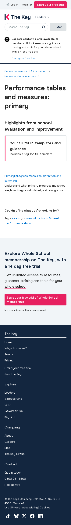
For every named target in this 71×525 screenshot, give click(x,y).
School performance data (20, 76)
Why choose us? (16, 348)
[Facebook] (32, 516)
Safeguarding (13, 398)
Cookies (45, 507)
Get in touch (13, 472)
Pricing (9, 360)
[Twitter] (24, 516)
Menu (60, 27)
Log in (14, 4)
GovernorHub (14, 411)
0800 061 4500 (15, 478)
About (9, 435)
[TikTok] (8, 516)
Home (8, 342)
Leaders (10, 392)
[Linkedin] (40, 516)
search (16, 218)
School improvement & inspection (25, 71)
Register (27, 4)
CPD (8, 405)
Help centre (12, 485)
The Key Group (15, 454)
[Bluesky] (16, 516)
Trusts (9, 354)
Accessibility (30, 507)
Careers (10, 441)
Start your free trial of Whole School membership (32, 300)
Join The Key (13, 374)
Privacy (15, 507)
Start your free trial (50, 4)
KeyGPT (10, 417)
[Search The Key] (43, 27)
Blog (7, 448)
